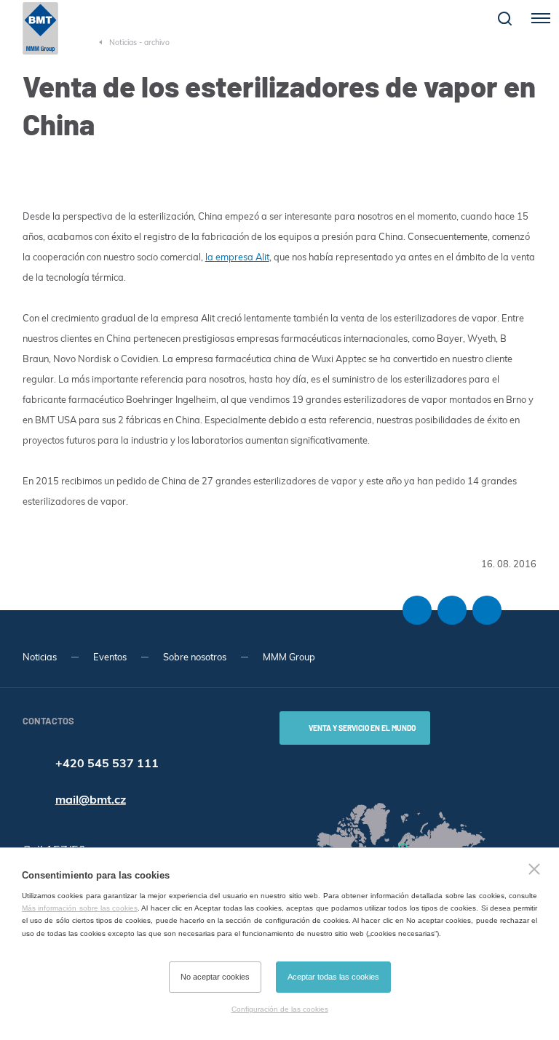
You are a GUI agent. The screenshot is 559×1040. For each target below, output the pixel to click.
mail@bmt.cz (90, 799)
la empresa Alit (237, 257)
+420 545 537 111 (107, 763)
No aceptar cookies (215, 976)
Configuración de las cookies (279, 1009)
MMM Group (289, 657)
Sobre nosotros (194, 657)
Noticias (40, 657)
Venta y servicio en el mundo (362, 728)
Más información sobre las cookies (80, 908)
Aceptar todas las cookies (333, 976)
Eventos (110, 657)
